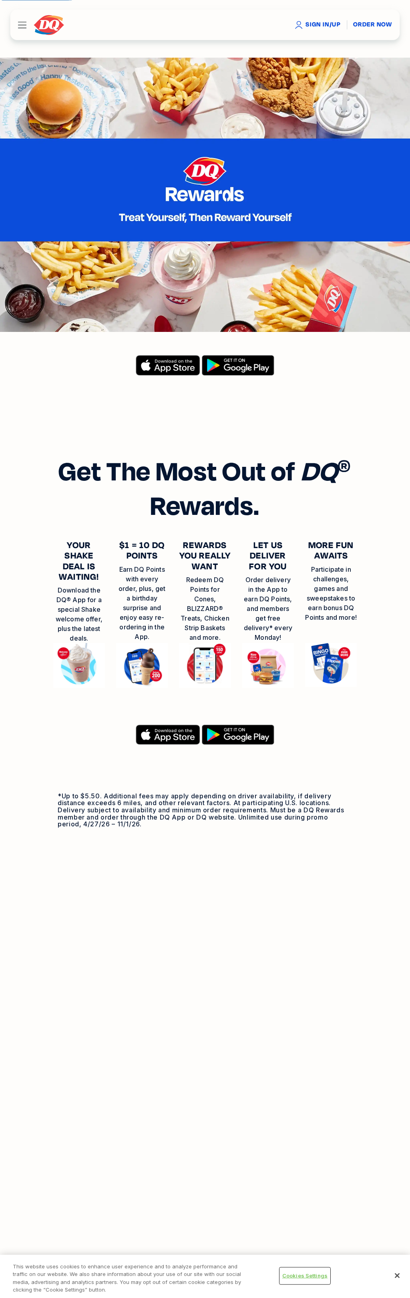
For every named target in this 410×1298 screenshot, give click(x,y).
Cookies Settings (305, 1275)
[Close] (397, 1275)
